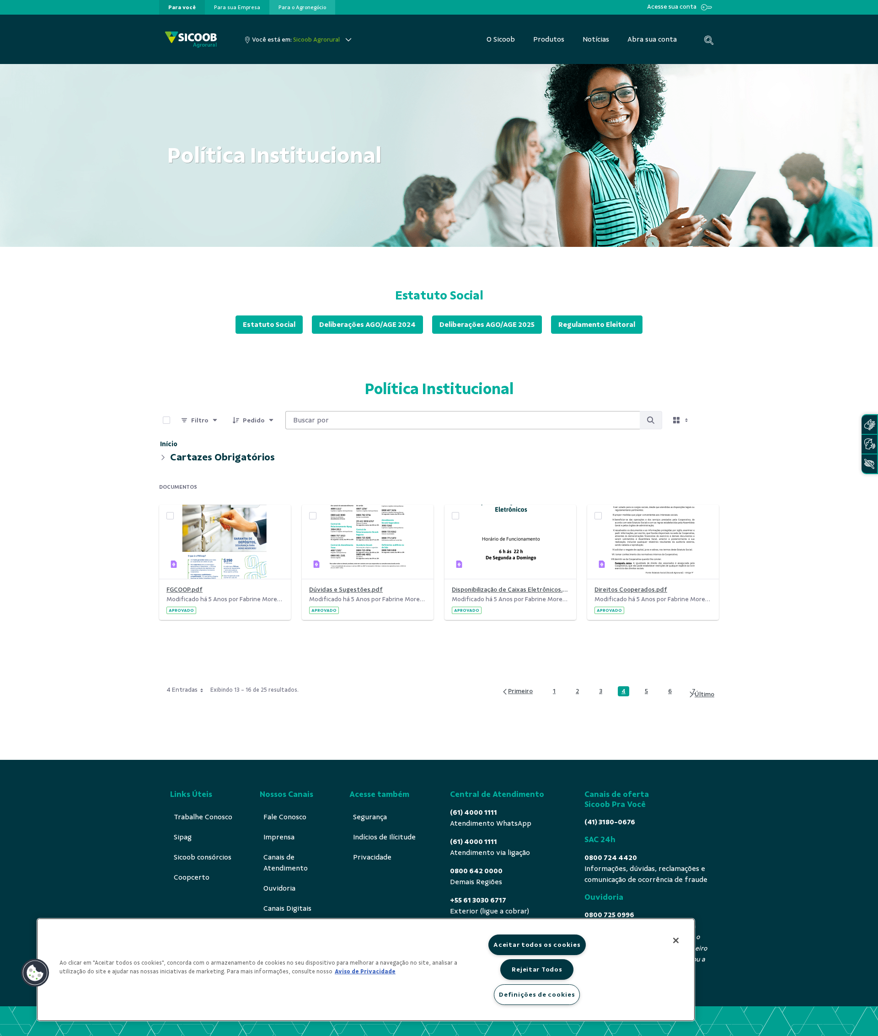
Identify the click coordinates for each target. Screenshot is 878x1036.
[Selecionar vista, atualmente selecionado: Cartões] (681, 420)
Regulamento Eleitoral (596, 324)
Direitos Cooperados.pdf (630, 589)
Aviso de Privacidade (365, 971)
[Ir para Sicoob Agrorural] (191, 39)
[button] (35, 973)
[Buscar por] (650, 420)
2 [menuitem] (580, 691)
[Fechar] (676, 940)
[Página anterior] (517, 691)
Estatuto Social (269, 324)
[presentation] (182, 7)
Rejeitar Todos (537, 969)
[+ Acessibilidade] (869, 463)
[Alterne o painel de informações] (708, 420)
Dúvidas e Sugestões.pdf (346, 589)
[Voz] (869, 444)
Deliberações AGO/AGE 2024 (367, 324)
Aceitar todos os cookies (536, 944)
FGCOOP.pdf (184, 589)
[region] (366, 969)
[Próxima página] (701, 694)
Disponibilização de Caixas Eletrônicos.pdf (510, 589)
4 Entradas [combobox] (182, 689)
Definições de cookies (537, 994)
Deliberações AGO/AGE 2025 (487, 324)
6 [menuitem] (672, 691)
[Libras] (869, 424)
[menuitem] (182, 7)
